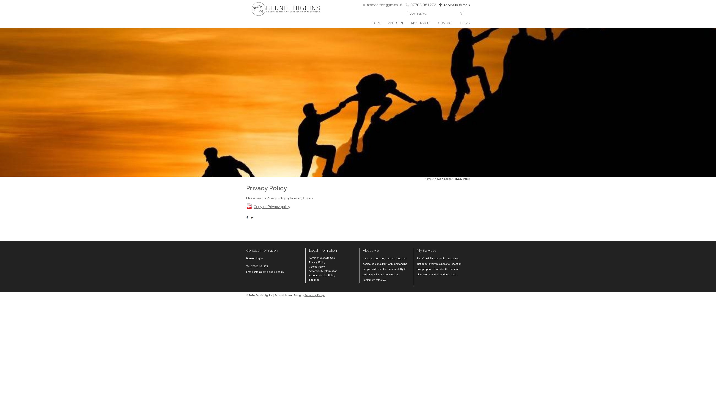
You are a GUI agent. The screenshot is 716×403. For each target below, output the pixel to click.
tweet (253, 217)
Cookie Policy (317, 266)
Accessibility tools (457, 5)
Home (376, 23)
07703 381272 (423, 5)
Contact (445, 23)
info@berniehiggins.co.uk (384, 5)
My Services (421, 23)
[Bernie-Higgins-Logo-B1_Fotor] (285, 10)
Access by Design (314, 295)
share (248, 217)
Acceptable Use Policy (322, 275)
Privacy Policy (317, 262)
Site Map (314, 279)
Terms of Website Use (322, 257)
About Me (396, 23)
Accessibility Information (323, 270)
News (465, 23)
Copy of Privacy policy (272, 207)
